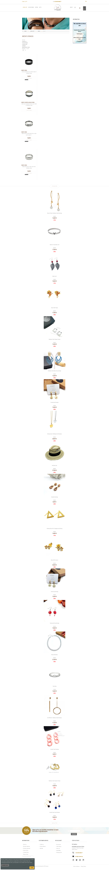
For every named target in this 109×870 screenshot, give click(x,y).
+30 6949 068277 (57, 1)
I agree (31, 867)
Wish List (58, 848)
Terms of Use (25, 854)
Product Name (25, 42)
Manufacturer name (26, 47)
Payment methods (26, 846)
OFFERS (36, 7)
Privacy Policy (25, 850)
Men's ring (24, 70)
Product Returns (43, 846)
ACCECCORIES (31, 7)
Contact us (42, 844)
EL (86, 1)
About (71, 7)
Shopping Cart (59, 852)
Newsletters (58, 850)
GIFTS (40, 7)
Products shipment (26, 848)
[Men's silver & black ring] (29, 93)
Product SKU (24, 44)
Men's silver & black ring (27, 102)
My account (58, 844)
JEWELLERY (25, 7)
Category (24, 45)
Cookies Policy (26, 852)
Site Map (41, 848)
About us (24, 844)
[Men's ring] (29, 61)
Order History (58, 846)
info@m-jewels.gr (79, 856)
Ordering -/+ (24, 41)
